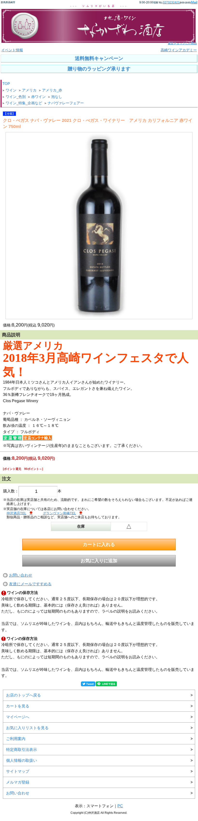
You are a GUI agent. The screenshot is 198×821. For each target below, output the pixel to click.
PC (120, 806)
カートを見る (17, 706)
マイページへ (17, 717)
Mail (194, 2)
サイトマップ (17, 771)
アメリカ (29, 90)
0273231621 (171, 2)
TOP (6, 84)
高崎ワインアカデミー (179, 50)
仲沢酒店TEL (16, 513)
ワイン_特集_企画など (24, 103)
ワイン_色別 (16, 97)
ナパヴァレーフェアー (66, 103)
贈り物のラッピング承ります (99, 68)
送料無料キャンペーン (99, 58)
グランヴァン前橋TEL (59, 513)
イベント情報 (12, 50)
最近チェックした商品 (182, 43)
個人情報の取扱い (21, 760)
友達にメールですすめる (30, 584)
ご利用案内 (15, 739)
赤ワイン (38, 97)
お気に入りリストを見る (27, 728)
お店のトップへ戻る (23, 695)
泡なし (56, 97)
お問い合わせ (20, 575)
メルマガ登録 (17, 782)
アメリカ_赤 (52, 90)
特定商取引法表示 (21, 749)
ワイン (11, 90)
